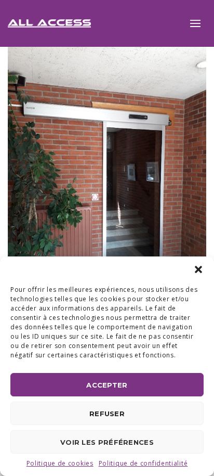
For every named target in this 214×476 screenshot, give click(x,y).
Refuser (107, 413)
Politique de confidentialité (143, 463)
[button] (198, 269)
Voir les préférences (107, 442)
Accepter (106, 385)
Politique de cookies (59, 463)
